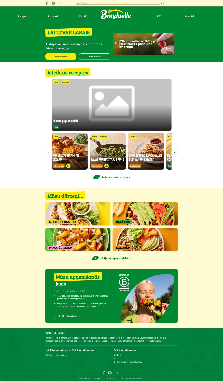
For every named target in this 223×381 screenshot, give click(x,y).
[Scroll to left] (48, 152)
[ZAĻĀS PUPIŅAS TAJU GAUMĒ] (108, 168)
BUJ (159, 16)
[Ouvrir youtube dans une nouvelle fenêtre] (59, 3)
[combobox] (118, 3)
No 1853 (83, 16)
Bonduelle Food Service (56, 354)
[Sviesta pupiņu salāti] (112, 130)
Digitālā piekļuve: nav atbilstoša (128, 361)
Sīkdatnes (97, 378)
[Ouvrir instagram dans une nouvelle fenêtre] (53, 3)
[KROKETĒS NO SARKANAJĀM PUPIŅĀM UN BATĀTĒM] (146, 168)
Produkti (53, 16)
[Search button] (162, 3)
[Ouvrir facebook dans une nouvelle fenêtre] (47, 3)
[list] (112, 152)
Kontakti (189, 16)
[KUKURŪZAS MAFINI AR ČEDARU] (70, 168)
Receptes (22, 16)
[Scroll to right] (175, 152)
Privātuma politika (110, 378)
